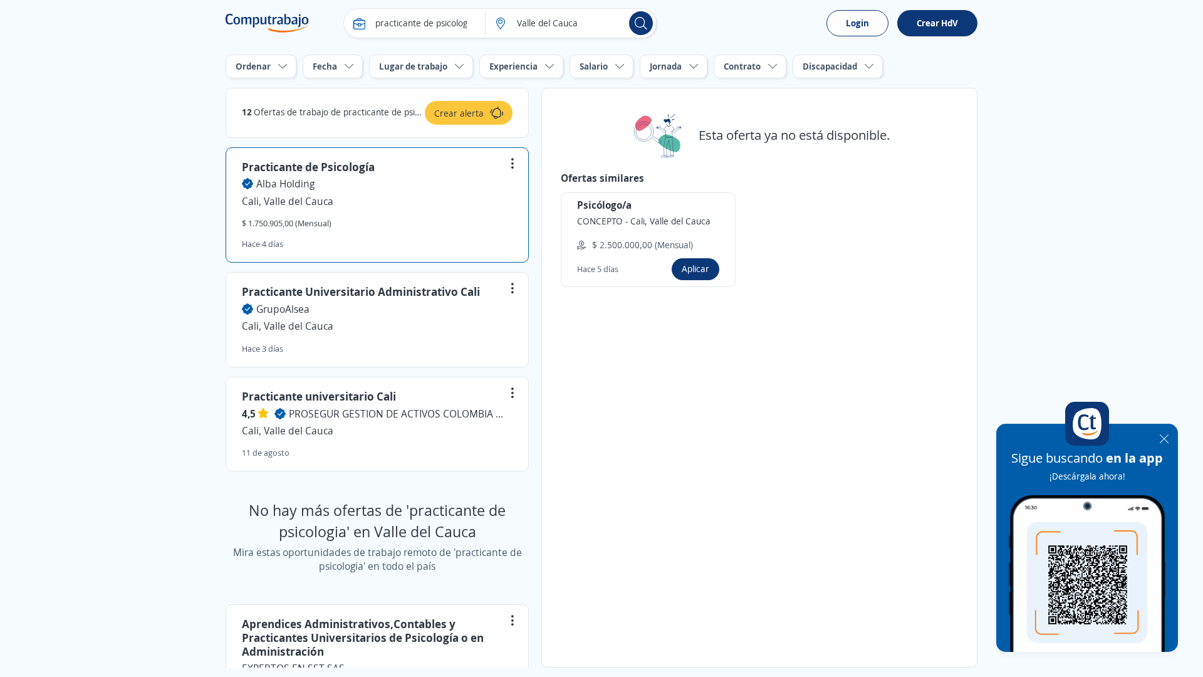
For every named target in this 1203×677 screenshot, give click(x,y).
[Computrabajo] (267, 23)
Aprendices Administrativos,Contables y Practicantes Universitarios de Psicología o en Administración (363, 637)
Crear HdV (937, 23)
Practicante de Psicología (308, 166)
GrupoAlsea (283, 309)
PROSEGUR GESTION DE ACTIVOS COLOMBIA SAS (398, 414)
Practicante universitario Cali (319, 396)
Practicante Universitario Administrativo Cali (361, 291)
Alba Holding (285, 184)
